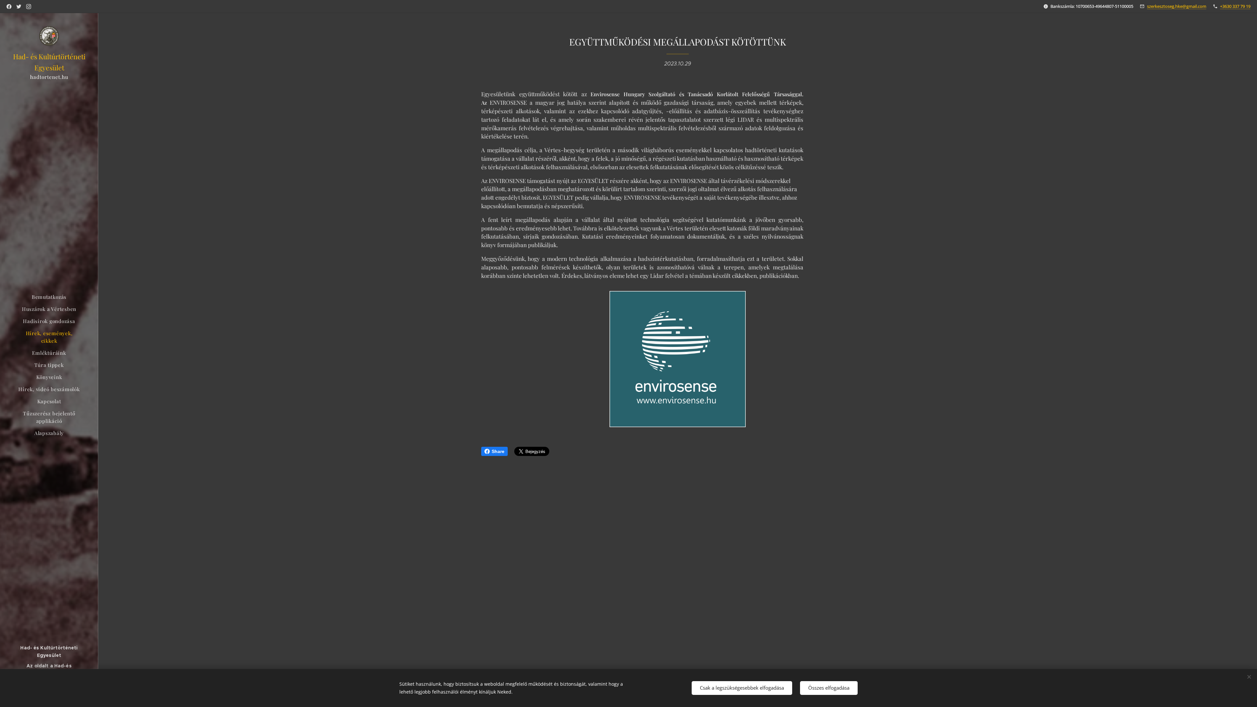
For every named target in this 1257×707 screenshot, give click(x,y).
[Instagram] (29, 6)
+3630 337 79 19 (1235, 6)
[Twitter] (19, 6)
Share (498, 451)
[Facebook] (9, 6)
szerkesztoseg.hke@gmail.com (1176, 6)
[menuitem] (49, 297)
